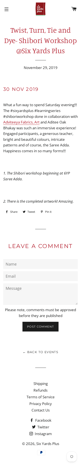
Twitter (43, 426)
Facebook (42, 420)
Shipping (40, 383)
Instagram (43, 433)
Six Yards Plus (47, 443)
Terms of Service (41, 396)
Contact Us (41, 410)
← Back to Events (40, 352)
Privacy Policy (40, 403)
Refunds (40, 390)
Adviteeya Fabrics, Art (21, 122)
